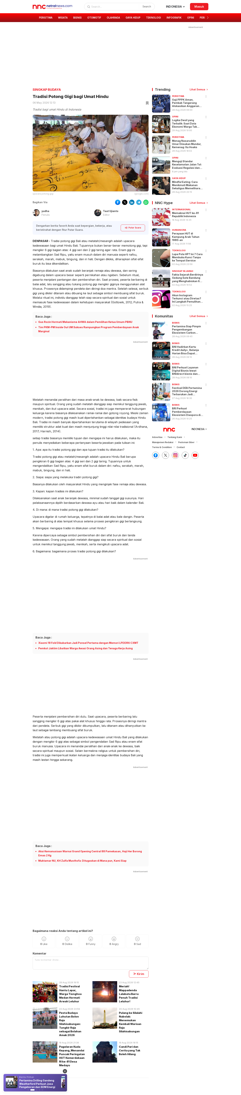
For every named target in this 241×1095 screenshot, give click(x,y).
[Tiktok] (185, 455)
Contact (181, 447)
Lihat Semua (197, 89)
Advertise (157, 437)
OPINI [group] (190, 17)
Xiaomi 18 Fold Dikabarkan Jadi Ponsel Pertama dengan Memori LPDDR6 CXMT (88, 642)
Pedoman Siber (186, 442)
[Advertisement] (118, 54)
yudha (45, 211)
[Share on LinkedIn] (131, 202)
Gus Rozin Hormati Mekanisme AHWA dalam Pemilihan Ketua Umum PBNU (85, 321)
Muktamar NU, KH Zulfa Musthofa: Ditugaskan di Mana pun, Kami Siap (82, 860)
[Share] (206, 97)
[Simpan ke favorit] (147, 103)
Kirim (140, 974)
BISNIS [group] (77, 17)
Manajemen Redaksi (162, 442)
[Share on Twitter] (124, 202)
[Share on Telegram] (138, 202)
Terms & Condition (162, 447)
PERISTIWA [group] (45, 17)
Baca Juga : (43, 316)
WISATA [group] (63, 17)
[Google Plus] (195, 455)
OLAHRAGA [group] (113, 17)
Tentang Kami (174, 437)
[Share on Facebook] (117, 202)
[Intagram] (175, 455)
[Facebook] (155, 455)
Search (147, 6)
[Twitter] (165, 455)
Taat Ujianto (110, 211)
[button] (207, 18)
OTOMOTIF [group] (94, 17)
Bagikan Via (40, 202)
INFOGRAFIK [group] (174, 17)
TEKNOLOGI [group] (153, 17)
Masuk (199, 6)
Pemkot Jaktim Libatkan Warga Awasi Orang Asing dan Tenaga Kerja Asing (85, 648)
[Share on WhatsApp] (146, 202)
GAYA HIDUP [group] (133, 17)
